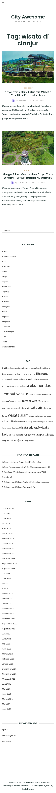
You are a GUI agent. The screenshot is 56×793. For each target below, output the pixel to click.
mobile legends (9, 735)
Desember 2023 (9, 548)
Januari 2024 (7, 543)
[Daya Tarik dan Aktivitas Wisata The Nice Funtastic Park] (28, 66)
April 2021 (6, 694)
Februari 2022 (8, 659)
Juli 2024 (6, 513)
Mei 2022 (6, 643)
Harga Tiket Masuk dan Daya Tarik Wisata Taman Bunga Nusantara (28, 176)
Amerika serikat (9, 256)
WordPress (25, 786)
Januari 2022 (7, 664)
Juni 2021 (6, 684)
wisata (23, 408)
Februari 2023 (8, 598)
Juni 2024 (6, 518)
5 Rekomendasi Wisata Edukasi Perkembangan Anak (25, 482)
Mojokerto (23, 379)
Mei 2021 (6, 689)
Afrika (4, 251)
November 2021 (9, 674)
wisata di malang (12, 428)
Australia (6, 266)
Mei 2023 (6, 583)
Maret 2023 (7, 593)
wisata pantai (39, 434)
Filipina (5, 281)
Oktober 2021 (8, 679)
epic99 (5, 729)
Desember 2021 (9, 669)
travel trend (45, 401)
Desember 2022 (9, 608)
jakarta (33, 368)
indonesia (25, 368)
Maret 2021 (7, 699)
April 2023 (6, 588)
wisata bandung (44, 416)
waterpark (15, 408)
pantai (29, 379)
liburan (41, 374)
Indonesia (28, 88)
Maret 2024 (7, 533)
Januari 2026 (7, 508)
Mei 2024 (6, 523)
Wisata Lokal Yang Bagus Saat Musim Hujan (21, 462)
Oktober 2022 (8, 618)
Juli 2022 (6, 633)
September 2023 (9, 563)
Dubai (4, 271)
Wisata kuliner (23, 434)
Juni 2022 (6, 638)
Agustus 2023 (8, 568)
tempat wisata (31, 400)
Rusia (4, 311)
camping (17, 368)
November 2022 (9, 613)
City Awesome (28, 17)
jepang (11, 374)
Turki (4, 341)
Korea (5, 296)
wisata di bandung (24, 421)
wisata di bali (9, 421)
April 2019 (6, 709)
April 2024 (6, 528)
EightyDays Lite (43, 786)
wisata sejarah (15, 440)
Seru (20, 401)
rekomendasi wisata (36, 395)
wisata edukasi (29, 427)
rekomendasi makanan (18, 386)
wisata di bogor (38, 421)
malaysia (6, 306)
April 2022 (6, 648)
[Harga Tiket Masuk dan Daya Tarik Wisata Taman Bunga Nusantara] (28, 148)
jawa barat (40, 368)
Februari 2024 (8, 538)
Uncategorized (8, 346)
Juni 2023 (6, 578)
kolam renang (22, 374)
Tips (4, 336)
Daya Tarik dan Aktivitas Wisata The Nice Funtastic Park (28, 93)
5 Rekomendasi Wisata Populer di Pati (19, 487)
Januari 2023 (7, 603)
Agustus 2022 (8, 628)
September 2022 (9, 623)
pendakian (36, 379)
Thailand (6, 326)
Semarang (13, 401)
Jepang (5, 291)
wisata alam (18, 415)
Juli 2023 (6, 573)
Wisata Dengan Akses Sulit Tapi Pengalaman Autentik (26, 467)
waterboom (6, 408)
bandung (10, 368)
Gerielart (22, 100)
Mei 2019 (6, 704)
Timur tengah (8, 331)
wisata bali (33, 416)
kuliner (33, 374)
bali (4, 367)
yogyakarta (29, 441)
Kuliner (5, 301)
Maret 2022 (7, 654)
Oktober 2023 (8, 558)
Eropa (4, 276)
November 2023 (9, 553)
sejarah (5, 316)
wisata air (34, 407)
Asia (4, 261)
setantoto (6, 741)
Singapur (6, 321)
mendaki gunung (12, 379)
